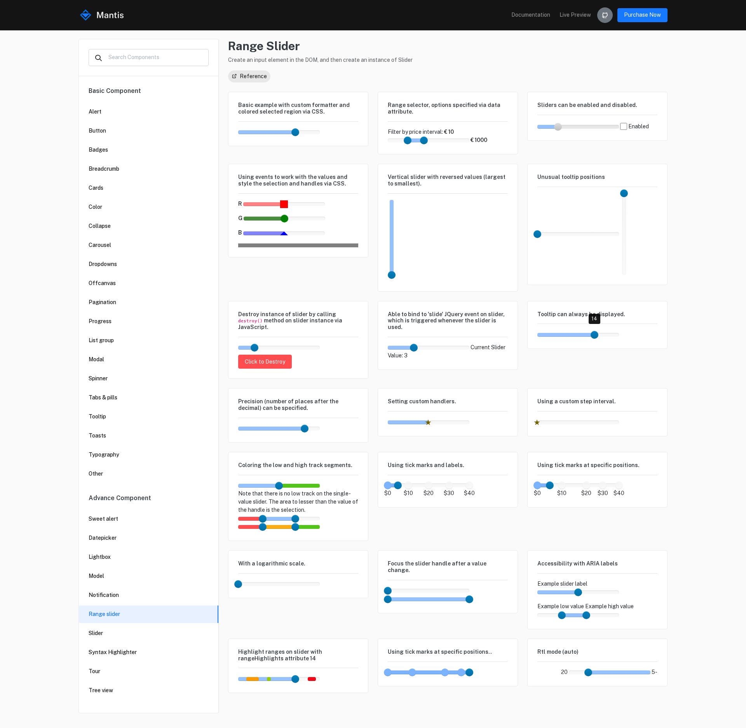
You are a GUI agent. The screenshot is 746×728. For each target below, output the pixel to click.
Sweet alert (103, 519)
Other (96, 474)
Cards (96, 188)
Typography (104, 455)
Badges (98, 150)
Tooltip (97, 416)
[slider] (295, 132)
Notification (104, 595)
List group (101, 340)
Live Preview (575, 15)
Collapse (100, 226)
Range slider (104, 614)
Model (96, 576)
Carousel (100, 245)
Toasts (97, 435)
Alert (95, 111)
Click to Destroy (265, 362)
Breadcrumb (104, 169)
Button (97, 131)
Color (95, 207)
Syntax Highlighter (113, 652)
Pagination (102, 302)
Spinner (98, 378)
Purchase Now (642, 15)
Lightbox (100, 557)
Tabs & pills (103, 397)
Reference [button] (253, 76)
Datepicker (103, 538)
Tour (94, 671)
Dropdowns (103, 264)
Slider (96, 633)
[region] (148, 394)
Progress (100, 321)
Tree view (101, 690)
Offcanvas (102, 283)
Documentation (530, 15)
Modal (96, 359)
